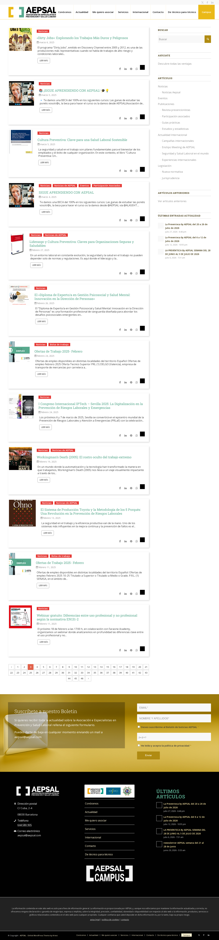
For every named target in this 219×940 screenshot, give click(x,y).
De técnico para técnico (99, 854)
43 (146, 672)
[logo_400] (33, 12)
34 (88, 672)
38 (114, 672)
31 (69, 672)
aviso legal (95, 919)
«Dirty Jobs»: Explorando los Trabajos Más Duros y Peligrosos (82, 38)
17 (120, 666)
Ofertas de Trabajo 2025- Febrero (58, 351)
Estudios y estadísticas (175, 129)
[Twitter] (142, 69)
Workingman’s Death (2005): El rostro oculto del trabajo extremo (84, 457)
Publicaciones (166, 104)
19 (133, 666)
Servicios (90, 829)
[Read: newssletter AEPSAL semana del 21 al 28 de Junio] (159, 844)
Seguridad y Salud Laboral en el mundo (185, 153)
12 (88, 666)
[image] (21, 93)
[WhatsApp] (136, 69)
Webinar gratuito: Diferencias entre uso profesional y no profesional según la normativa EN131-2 (87, 617)
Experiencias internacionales (179, 160)
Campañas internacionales (178, 141)
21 (146, 666)
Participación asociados (176, 116)
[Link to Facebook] (207, 2)
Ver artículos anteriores (172, 201)
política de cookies (110, 919)
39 (120, 672)
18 (127, 666)
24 (24, 672)
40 (127, 672)
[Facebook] (120, 69)
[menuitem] (64, 12)
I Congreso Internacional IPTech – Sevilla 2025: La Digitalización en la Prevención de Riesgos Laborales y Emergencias (90, 406)
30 (62, 672)
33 (82, 672)
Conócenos (91, 803)
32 (75, 672)
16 (114, 666)
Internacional (93, 837)
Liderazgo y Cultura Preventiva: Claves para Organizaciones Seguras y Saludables (81, 243)
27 (43, 672)
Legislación (164, 166)
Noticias (43, 31)
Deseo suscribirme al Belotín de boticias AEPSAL (170, 727)
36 (101, 672)
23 (18, 672)
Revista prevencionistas (176, 110)
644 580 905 (24, 825)
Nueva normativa (172, 171)
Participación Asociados (107, 185)
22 (11, 672)
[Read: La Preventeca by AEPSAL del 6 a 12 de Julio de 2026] (161, 239)
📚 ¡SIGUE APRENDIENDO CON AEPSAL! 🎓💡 (74, 90)
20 (139, 666)
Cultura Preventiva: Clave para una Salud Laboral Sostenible (82, 140)
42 (139, 672)
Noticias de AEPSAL (65, 185)
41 (133, 672)
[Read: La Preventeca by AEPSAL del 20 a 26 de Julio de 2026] (161, 226)
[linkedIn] (125, 69)
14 (101, 666)
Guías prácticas (171, 122)
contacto (125, 919)
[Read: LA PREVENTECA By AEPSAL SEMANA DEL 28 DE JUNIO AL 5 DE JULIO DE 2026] (161, 252)
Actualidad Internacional (172, 135)
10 (75, 666)
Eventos (84, 185)
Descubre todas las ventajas (175, 63)
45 (75, 678)
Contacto (90, 846)
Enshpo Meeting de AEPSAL (178, 147)
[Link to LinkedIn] (212, 2)
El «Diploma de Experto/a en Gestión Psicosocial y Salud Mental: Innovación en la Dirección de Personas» (82, 297)
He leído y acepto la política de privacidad (166, 745)
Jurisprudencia (170, 178)
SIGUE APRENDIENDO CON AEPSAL (66, 192)
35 (94, 672)
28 (50, 672)
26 (37, 672)
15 (107, 666)
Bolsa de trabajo (59, 344)
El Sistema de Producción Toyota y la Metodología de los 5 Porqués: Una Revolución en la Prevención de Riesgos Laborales (91, 511)
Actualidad (91, 812)
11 (82, 666)
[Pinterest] (131, 69)
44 (69, 678)
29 (56, 672)
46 (82, 678)
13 (94, 666)
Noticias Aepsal (171, 92)
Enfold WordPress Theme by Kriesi (43, 935)
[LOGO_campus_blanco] (109, 873)
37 (107, 672)
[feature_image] (20, 39)
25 (30, 672)
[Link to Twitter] (202, 2)
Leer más (44, 60)
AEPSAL (23, 935)
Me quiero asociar (96, 820)
